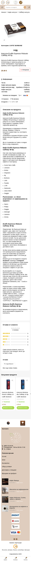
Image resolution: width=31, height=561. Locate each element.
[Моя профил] (29, 7)
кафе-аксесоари (8, 156)
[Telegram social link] (17, 102)
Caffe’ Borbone (6, 397)
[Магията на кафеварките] (5, 490)
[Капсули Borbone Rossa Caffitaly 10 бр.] (8, 384)
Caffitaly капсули (24, 12)
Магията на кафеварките (19, 489)
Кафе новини (20, 482)
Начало (3, 12)
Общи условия (7, 466)
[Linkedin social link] (15, 102)
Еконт (5, 283)
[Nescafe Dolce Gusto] (8, 423)
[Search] (25, 7)
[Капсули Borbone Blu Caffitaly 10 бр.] (23, 384)
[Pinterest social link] (13, 102)
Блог (3, 460)
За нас (4, 456)
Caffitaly (5, 134)
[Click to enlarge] (4, 40)
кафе (19, 155)
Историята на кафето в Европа (19, 507)
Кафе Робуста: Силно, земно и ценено (18, 498)
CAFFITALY (7, 300)
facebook (6, 260)
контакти (6, 313)
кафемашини (19, 156)
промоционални (10, 252)
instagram (20, 260)
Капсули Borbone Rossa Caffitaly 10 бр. (8, 394)
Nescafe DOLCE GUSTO (11, 299)
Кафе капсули (12, 12)
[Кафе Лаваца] (5, 481)
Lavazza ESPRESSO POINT (12, 297)
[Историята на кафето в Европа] (5, 508)
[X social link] (11, 102)
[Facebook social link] (9, 102)
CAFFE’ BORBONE (15, 45)
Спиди (24, 281)
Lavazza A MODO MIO (15, 295)
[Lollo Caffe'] (23, 423)
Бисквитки (5, 463)
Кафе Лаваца (14, 480)
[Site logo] (15, 2)
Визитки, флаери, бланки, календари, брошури (16, 550)
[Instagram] (16, 539)
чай (23, 155)
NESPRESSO (16, 300)
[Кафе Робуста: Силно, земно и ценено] (5, 499)
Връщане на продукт (9, 473)
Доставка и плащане (9, 470)
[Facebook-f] (14, 539)
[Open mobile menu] (2, 7)
